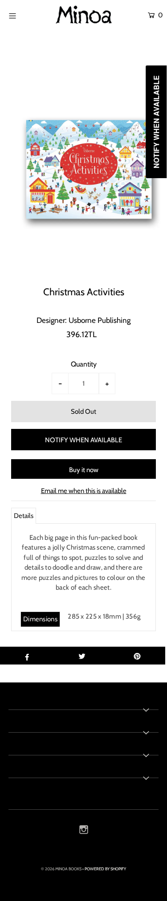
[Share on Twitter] (82, 656)
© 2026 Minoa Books (61, 868)
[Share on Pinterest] (137, 656)
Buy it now (83, 470)
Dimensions (40, 619)
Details (23, 516)
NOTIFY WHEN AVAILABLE (83, 440)
